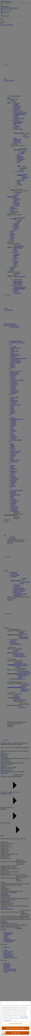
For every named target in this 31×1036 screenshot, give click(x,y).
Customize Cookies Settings (15, 1023)
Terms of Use (8, 1020)
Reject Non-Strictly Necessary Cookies (15, 1028)
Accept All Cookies (15, 1033)
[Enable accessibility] (4, 1032)
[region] (15, 1018)
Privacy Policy (24, 1017)
